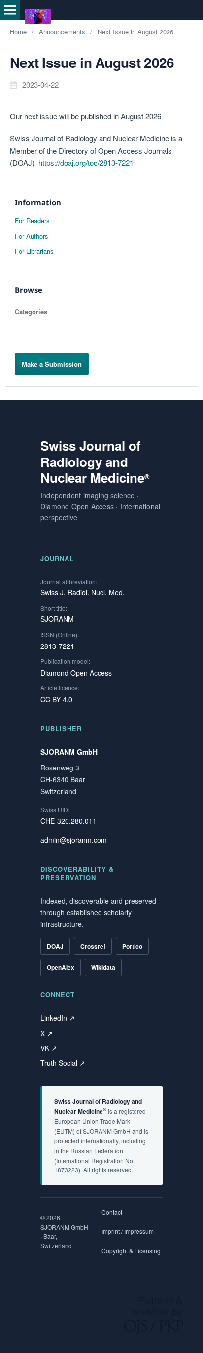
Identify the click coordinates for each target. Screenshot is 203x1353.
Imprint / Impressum (128, 1231)
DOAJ (55, 946)
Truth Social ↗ (62, 1063)
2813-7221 (57, 646)
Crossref (92, 946)
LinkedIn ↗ (57, 1018)
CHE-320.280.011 (68, 821)
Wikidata (103, 967)
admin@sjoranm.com (73, 840)
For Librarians (34, 251)
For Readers (32, 220)
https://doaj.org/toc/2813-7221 (86, 162)
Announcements (62, 31)
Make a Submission (52, 364)
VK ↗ (48, 1048)
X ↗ (46, 1033)
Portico (132, 946)
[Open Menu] (10, 10)
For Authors (31, 236)
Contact (112, 1212)
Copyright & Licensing (131, 1250)
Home (18, 31)
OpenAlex (60, 967)
